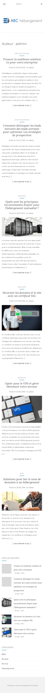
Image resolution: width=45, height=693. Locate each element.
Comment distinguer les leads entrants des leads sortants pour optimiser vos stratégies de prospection (22, 130)
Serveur (22, 196)
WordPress (34, 685)
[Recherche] (41, 4)
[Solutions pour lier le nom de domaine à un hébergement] (22, 501)
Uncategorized (22, 53)
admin (31, 68)
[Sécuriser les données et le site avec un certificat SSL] (22, 317)
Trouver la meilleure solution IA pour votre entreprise (22, 60)
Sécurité (22, 287)
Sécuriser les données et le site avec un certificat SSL (22, 294)
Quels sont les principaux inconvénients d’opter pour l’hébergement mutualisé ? (21, 205)
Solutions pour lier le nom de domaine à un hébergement (22, 480)
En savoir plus (22, 105)
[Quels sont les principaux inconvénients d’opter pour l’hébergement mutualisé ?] (22, 226)
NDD (22, 473)
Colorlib (18, 685)
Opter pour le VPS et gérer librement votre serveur (22, 385)
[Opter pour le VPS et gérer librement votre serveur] (22, 409)
